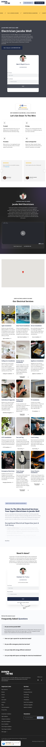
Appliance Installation (28, 707)
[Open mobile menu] (20, 2)
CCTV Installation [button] (6, 447)
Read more (39, 167)
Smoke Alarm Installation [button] (22, 377)
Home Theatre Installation (7, 726)
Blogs (3, 704)
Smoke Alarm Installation (6, 713)
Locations (3, 702)
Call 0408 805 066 (39, 2)
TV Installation (26, 699)
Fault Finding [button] (34, 448)
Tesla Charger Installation (6, 729)
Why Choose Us (5, 689)
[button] (44, 171)
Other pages (4, 731)
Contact (3, 697)
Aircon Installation (5, 724)
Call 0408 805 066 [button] (23, 67)
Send (23, 86)
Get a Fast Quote (27, 2)
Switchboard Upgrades (28, 704)
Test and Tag (26, 697)
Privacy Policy (4, 709)
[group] (11, 170)
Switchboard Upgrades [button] (7, 412)
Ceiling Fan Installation (6, 719)
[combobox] (8, 81)
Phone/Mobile (10, 78)
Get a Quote (4, 699)
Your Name (9, 72)
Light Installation (5, 716)
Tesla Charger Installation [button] (22, 490)
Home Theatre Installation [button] (37, 484)
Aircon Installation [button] (36, 337)
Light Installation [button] (6, 338)
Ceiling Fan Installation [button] (7, 373)
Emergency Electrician (28, 692)
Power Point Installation (28, 702)
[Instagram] (41, 680)
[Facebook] (38, 680)
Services (3, 694)
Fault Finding (26, 694)
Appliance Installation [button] (36, 373)
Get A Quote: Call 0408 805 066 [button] (12, 48)
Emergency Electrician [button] (7, 482)
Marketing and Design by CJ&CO (38, 741)
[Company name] (6, 3)
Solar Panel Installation (6, 721)
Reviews (3, 692)
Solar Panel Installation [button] (22, 337)
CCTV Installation (27, 689)
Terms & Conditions (5, 707)
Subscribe (40, 717)
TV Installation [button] (35, 411)
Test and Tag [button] (20, 448)
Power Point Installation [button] (22, 415)
